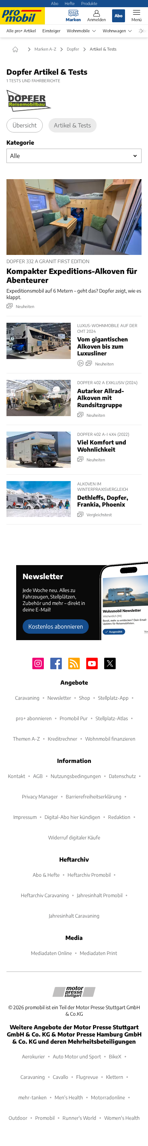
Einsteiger (51, 31)
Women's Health (122, 1118)
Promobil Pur (74, 718)
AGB (38, 776)
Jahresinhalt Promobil (99, 895)
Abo (54, 3)
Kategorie (20, 142)
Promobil (45, 1118)
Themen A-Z (26, 739)
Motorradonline (108, 1097)
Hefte (70, 3)
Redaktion (119, 817)
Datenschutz (122, 776)
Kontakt (16, 776)
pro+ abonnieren (34, 718)
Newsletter (59, 698)
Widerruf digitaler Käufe (74, 837)
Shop (84, 698)
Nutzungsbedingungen (76, 776)
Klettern (114, 1077)
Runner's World (79, 1118)
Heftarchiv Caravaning (45, 895)
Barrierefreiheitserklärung (93, 796)
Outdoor (18, 1118)
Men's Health (69, 1097)
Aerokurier (33, 1056)
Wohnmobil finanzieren (110, 739)
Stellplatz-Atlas (112, 718)
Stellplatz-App (113, 698)
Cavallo (60, 1077)
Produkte (89, 3)
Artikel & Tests (72, 125)
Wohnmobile (78, 31)
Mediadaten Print (98, 953)
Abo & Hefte (46, 875)
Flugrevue (87, 1077)
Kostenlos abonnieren (55, 626)
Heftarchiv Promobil (89, 875)
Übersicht (25, 125)
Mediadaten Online (51, 953)
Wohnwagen (114, 31)
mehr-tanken (32, 1097)
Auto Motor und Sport (77, 1056)
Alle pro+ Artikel (21, 31)
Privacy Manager (40, 796)
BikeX (115, 1056)
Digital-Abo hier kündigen (72, 817)
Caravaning (27, 698)
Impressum (25, 817)
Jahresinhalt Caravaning (74, 916)
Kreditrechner (62, 739)
